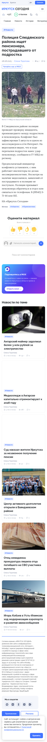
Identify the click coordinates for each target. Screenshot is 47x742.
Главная (7, 21)
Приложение (10, 713)
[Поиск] (36, 14)
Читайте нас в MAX (12, 66)
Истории (29, 21)
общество (15, 207)
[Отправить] (41, 243)
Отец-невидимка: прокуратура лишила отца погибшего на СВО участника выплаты (22, 563)
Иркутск (5, 3)
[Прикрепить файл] (11, 243)
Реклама (29, 713)
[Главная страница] (15, 9)
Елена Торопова (22, 61)
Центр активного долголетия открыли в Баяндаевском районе (22, 507)
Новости (18, 21)
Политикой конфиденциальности (17, 728)
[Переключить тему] (31, 14)
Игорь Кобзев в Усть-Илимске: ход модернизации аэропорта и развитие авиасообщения (23, 619)
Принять (36, 735)
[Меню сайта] (42, 9)
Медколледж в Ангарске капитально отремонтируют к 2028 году (23, 399)
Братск (13, 3)
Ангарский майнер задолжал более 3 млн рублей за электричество (22, 345)
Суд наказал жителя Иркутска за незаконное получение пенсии (23, 453)
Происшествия (29, 207)
